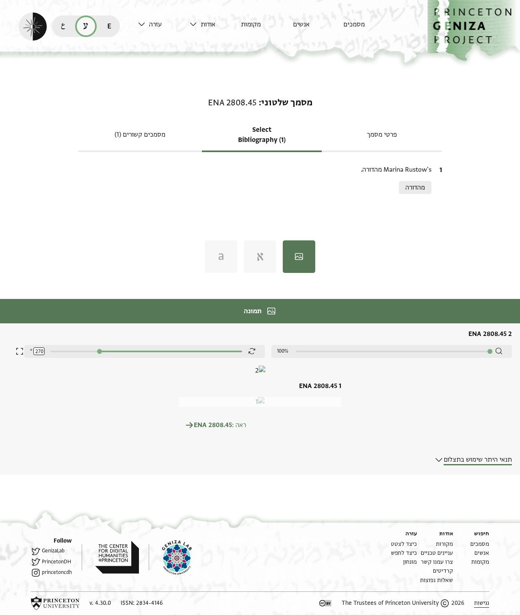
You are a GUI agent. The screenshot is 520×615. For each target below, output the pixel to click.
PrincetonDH (56, 561)
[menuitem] (367, 28)
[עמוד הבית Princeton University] (55, 603)
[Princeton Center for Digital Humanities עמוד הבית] (110, 557)
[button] (473, 30)
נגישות (481, 603)
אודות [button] (208, 24)
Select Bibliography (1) (262, 135)
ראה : (220, 425)
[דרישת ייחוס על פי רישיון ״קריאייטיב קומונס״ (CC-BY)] (325, 603)
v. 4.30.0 (100, 603)
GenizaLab (53, 550)
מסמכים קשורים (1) (140, 135)
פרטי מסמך (382, 135)
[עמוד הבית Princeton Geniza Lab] (170, 557)
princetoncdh (57, 572)
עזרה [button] (155, 24)
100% (282, 351)
